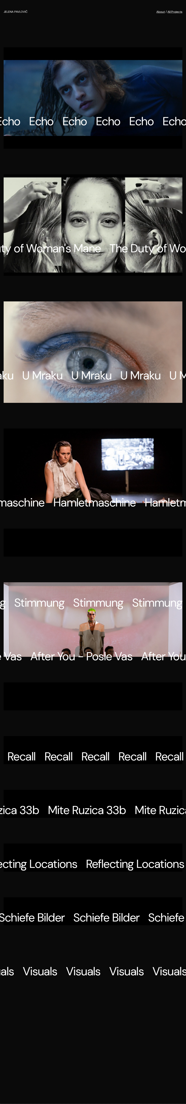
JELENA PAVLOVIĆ (15, 12)
